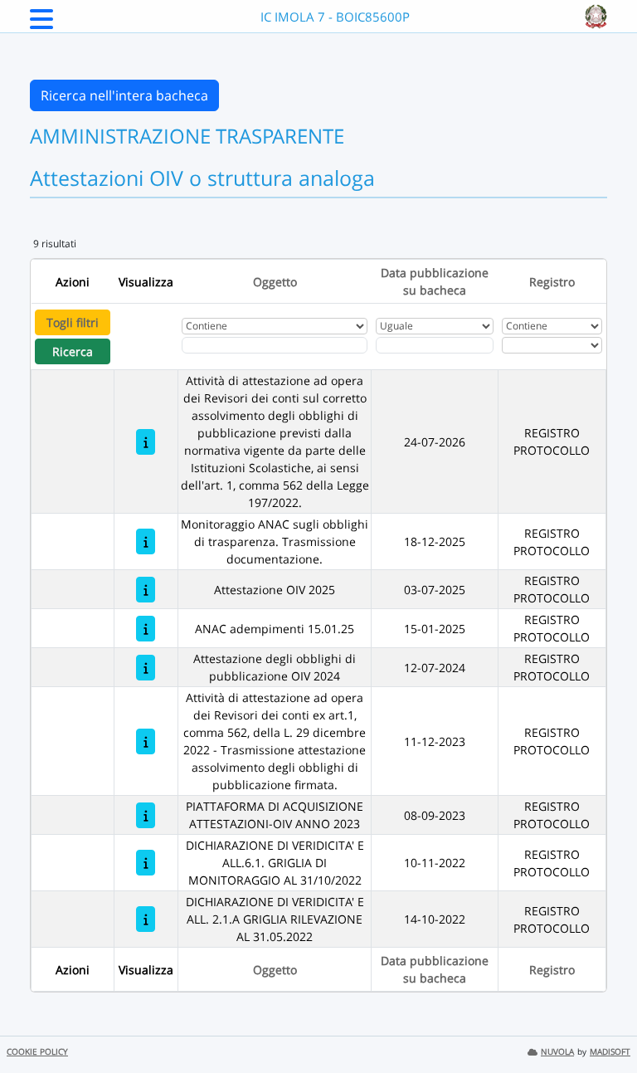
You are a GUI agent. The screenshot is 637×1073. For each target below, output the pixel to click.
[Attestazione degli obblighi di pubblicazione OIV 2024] (145, 667)
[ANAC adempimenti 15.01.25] (145, 628)
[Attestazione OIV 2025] (145, 589)
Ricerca (72, 351)
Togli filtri (72, 322)
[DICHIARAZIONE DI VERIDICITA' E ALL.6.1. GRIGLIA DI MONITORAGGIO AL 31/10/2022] (145, 862)
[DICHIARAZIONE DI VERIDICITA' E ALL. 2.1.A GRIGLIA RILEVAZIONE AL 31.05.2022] (145, 919)
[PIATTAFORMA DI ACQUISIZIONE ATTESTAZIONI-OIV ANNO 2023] (145, 815)
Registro (552, 282)
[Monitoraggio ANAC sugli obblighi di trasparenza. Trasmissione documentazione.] (145, 541)
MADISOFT (610, 1051)
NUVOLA (557, 1051)
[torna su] (603, 1022)
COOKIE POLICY (37, 1051)
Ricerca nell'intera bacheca (124, 95)
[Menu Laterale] (41, 24)
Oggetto (275, 282)
